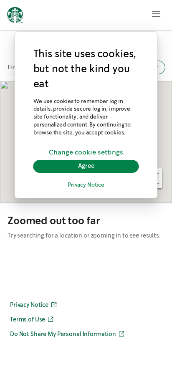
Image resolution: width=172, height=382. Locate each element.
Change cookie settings (86, 152)
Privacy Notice (86, 185)
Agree (86, 166)
